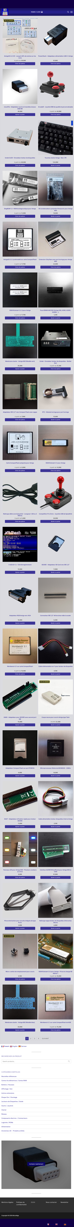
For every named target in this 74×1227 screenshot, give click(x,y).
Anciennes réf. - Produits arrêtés (12, 1131)
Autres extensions (7, 1093)
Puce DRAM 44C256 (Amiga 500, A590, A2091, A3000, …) (55, 311)
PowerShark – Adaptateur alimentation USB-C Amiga (55, 56)
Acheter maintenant (36, 1164)
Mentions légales (7, 1202)
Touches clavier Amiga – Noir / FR (55, 158)
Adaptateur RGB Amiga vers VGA (20, 615)
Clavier (3, 1110)
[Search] (69, 1061)
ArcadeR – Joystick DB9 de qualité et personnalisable (55, 107)
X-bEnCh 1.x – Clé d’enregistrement (20, 564)
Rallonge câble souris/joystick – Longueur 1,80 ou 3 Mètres (20, 514)
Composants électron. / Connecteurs (14, 1118)
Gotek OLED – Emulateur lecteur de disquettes (20, 158)
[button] (20, 114)
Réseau (4, 1114)
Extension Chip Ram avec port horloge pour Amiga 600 (55, 260)
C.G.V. (33, 1202)
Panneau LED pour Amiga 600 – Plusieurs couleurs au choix (20, 871)
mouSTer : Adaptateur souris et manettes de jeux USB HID (20, 108)
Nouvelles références (8, 1076)
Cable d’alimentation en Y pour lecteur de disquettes (55, 666)
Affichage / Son (6, 1089)
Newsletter (64, 1202)
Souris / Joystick (7, 1106)
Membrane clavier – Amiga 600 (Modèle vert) (20, 361)
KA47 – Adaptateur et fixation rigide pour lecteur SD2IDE (20, 820)
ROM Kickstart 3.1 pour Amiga (55, 463)
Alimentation (5, 1127)
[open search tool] (68, 12)
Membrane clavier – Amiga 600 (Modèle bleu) (20, 1022)
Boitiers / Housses (7, 1085)
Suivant (45, 1038)
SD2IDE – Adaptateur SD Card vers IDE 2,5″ (55, 564)
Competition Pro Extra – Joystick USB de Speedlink (55, 514)
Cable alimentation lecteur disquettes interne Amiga (55, 819)
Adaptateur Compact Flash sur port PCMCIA (20, 768)
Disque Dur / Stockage (9, 1097)
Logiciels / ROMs (7, 1122)
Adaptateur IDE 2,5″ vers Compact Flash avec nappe (20, 412)
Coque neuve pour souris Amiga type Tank (55, 717)
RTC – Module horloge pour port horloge (55, 412)
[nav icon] (71, 12)
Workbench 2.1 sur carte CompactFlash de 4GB (55, 1022)
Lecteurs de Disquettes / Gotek (12, 1101)
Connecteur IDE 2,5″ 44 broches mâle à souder (55, 615)
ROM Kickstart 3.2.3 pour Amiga (20, 310)
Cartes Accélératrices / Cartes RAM (14, 1080)
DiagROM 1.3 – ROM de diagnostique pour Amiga (20, 208)
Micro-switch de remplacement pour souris (20, 971)
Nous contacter (51, 1202)
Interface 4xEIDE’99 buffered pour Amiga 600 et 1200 (55, 871)
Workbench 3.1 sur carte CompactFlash (20, 666)
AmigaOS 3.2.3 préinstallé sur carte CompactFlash (20, 259)
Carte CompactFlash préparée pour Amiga (20, 463)
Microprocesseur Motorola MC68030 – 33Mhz (55, 768)
